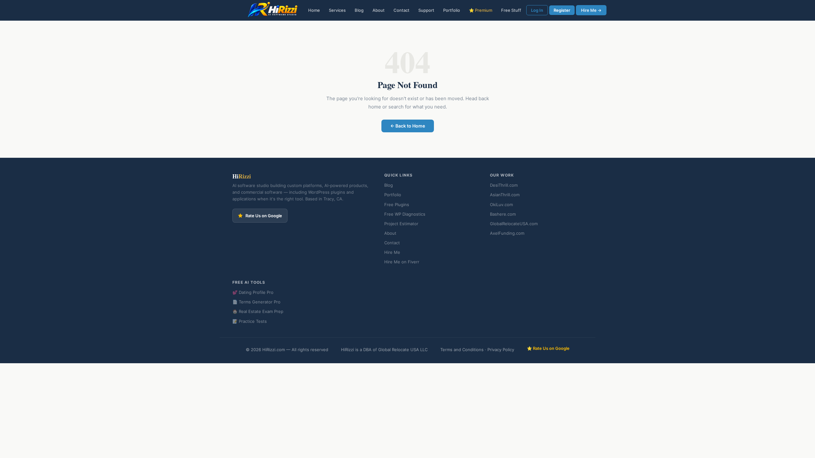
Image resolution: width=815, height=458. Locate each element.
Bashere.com (503, 214)
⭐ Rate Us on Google (548, 348)
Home (314, 10)
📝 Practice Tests (249, 321)
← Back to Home (407, 125)
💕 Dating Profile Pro (252, 292)
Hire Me (392, 252)
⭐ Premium (480, 10)
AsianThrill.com (505, 194)
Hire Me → (591, 10)
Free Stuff (511, 10)
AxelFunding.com (507, 233)
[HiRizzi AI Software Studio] (273, 10)
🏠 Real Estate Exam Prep (257, 311)
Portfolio (451, 10)
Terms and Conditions (462, 349)
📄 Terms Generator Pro (256, 301)
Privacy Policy (500, 349)
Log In (537, 10)
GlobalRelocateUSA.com (514, 223)
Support (426, 10)
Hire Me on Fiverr (401, 261)
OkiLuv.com (501, 204)
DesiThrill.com (504, 185)
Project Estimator (401, 223)
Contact (401, 10)
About (378, 10)
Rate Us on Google (263, 215)
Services (337, 10)
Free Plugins (396, 204)
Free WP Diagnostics (404, 214)
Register (562, 10)
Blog (359, 10)
